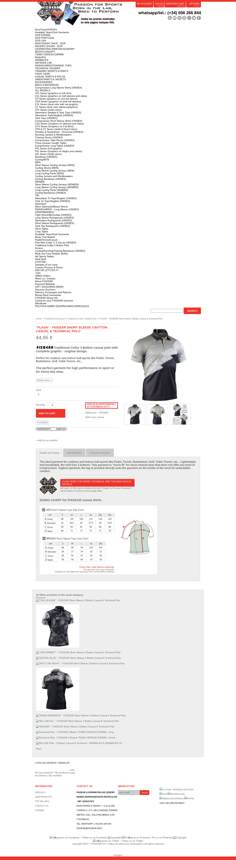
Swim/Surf (40, 203)
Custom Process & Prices (49, 267)
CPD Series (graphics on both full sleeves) (58, 101)
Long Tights (41, 231)
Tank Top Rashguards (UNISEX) (52, 226)
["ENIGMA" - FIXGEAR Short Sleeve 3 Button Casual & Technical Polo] (75, 726)
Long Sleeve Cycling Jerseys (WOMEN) (56, 187)
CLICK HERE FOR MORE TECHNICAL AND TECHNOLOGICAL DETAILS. (96, 483)
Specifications (74, 452)
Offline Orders (42, 275)
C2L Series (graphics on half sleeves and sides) (61, 96)
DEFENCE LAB (43, 62)
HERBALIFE (41, 60)
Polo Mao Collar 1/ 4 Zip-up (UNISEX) (55, 242)
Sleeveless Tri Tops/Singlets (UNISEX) (56, 198)
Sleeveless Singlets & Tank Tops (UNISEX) (58, 112)
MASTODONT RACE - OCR (50, 43)
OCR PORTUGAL (44, 37)
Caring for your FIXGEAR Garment (54, 300)
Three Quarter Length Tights (50, 143)
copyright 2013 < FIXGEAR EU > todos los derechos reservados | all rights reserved (118, 843)
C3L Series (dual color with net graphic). (57, 104)
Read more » (44, 380)
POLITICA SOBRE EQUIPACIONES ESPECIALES (62, 306)
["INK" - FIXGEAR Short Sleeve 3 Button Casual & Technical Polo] (57, 710)
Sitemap (39, 810)
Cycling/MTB (42, 159)
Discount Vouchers (45, 289)
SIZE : (39, 390)
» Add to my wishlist (46, 440)
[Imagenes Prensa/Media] (170, 18)
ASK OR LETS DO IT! (47, 270)
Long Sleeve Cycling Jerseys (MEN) (54, 170)
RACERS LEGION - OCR (48, 46)
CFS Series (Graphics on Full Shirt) (54, 126)
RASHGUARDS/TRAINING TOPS (53, 65)
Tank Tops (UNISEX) (46, 118)
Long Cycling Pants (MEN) (49, 173)
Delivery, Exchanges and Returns (53, 292)
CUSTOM (40, 262)
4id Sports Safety (44, 256)
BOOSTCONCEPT (45, 51)
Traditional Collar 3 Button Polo (52, 245)
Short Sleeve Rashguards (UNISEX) (54, 223)
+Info (38, 273)
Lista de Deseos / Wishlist (52, 762)
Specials (40, 792)
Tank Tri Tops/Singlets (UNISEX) (52, 201)
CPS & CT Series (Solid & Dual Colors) (56, 129)
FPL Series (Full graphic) (48, 148)
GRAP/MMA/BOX (44, 212)
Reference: (91, 412)
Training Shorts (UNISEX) (49, 137)
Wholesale (40, 303)
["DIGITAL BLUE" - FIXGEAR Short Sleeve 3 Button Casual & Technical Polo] (78, 658)
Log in (159, 3)
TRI (37, 195)
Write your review (94, 417)
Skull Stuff (40, 259)
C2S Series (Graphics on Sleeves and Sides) (59, 123)
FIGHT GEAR (42, 73)
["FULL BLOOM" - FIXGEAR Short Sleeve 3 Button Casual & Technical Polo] (78, 600)
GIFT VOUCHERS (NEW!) (49, 286)
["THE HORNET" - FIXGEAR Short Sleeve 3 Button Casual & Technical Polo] (78, 652)
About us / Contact (45, 278)
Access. (39, 248)
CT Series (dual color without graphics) (56, 107)
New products (43, 797)
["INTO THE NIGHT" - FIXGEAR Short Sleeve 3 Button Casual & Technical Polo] (80, 663)
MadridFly (40, 57)
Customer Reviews (100, 452)
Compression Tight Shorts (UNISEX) (55, 140)
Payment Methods (45, 284)
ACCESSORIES (43, 82)
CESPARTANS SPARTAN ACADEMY (55, 49)
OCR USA (40, 40)
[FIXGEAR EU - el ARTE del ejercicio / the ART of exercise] (87, 15)
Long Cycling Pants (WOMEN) (51, 190)
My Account (144, 3)
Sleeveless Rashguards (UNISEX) (53, 220)
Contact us (41, 806)
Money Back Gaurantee (48, 295)
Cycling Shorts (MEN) (47, 167)
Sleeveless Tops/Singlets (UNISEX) (54, 115)
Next (38, 748)
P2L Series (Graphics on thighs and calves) (58, 151)
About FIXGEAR (44, 281)
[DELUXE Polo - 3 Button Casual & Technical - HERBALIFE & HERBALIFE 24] (79, 743)
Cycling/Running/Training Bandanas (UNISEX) (60, 250)
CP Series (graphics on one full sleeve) (56, 98)
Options (194, 3)
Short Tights (41, 228)
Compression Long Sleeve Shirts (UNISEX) (58, 87)
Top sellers (42, 801)
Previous (41, 597)
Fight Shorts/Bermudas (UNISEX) (53, 214)
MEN (37, 162)
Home (39, 319)
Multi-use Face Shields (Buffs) (51, 253)
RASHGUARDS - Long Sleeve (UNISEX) (57, 209)
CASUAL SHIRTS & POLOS (50, 76)
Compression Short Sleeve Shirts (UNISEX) (58, 120)
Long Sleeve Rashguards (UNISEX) (54, 217)
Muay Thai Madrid (45, 237)
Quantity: (41, 404)
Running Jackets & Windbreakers (53, 134)
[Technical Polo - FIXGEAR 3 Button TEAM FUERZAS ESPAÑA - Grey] (75, 732)
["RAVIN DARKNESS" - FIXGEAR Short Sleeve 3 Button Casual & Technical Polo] (81, 715)
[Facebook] (199, 18)
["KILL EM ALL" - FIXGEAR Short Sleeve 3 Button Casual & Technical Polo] (77, 721)
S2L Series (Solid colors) (48, 154)
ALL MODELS (42, 90)
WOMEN (40, 181)
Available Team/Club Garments (52, 32)
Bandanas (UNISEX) (46, 156)
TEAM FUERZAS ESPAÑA (49, 54)
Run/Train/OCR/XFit (46, 29)
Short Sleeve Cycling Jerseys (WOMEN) (57, 184)
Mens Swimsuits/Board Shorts (51, 206)
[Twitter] (194, 18)
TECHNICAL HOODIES (47, 68)
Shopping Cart (175, 3)
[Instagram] (184, 18)
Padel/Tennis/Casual (46, 239)
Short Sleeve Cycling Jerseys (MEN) (55, 165)
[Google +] (189, 18)
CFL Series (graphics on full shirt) (53, 93)
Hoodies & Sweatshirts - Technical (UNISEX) (59, 132)
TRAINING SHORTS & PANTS (51, 71)
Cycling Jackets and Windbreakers (54, 176)
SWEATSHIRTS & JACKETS (50, 79)
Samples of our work (46, 264)
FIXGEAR (42, 422)
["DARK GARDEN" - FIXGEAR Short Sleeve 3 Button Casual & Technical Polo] (57, 646)
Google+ (118, 855)
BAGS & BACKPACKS (47, 84)
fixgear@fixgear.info (89, 828)
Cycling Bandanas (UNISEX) (50, 179)
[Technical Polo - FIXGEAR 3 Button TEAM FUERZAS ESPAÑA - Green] (76, 737)
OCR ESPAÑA (42, 35)
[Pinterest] (179, 18)
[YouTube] (175, 18)
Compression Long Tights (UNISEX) (54, 145)
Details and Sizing (49, 452)
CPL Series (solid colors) (48, 109)
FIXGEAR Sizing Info (46, 297)
